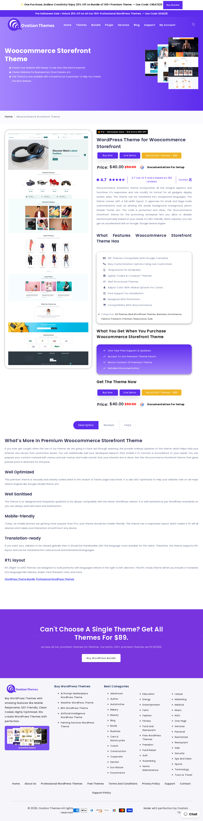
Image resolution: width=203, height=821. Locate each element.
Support (170, 783)
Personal (180, 731)
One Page (181, 721)
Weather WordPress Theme (77, 702)
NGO (177, 715)
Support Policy (101, 792)
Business (115, 731)
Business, (162, 314)
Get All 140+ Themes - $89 (161, 155)
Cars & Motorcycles (117, 738)
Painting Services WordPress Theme (77, 724)
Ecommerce (117, 773)
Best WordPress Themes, (142, 314)
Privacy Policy (151, 783)
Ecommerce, (175, 314)
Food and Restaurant (149, 728)
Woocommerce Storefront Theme (38, 116)
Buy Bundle (173, 5)
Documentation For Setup (165, 167)
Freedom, (116, 318)
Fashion (147, 715)
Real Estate (181, 737)
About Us (30, 783)
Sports (178, 764)
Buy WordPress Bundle (101, 658)
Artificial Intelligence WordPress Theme (73, 715)
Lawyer (179, 694)
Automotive (117, 704)
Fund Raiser (149, 750)
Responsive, (141, 318)
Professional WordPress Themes (55, 579)
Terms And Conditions (123, 783)
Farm (146, 710)
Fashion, (106, 318)
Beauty (114, 715)
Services (180, 726)
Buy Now (108, 155)
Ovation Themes (50, 808)
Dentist (114, 762)
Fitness (147, 721)
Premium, (128, 318)
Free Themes (95, 783)
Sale (177, 748)
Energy (147, 699)
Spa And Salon (183, 758)
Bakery (114, 709)
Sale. (150, 318)
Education (148, 694)
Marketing (181, 699)
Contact (185, 783)
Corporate (116, 756)
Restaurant (181, 742)
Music (178, 710)
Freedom (148, 744)
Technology (182, 769)
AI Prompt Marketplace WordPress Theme (74, 695)
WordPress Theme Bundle (20, 579)
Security (180, 753)
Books (113, 726)
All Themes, (121, 314)
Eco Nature (116, 767)
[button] (193, 24)
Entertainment (151, 705)
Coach (114, 746)
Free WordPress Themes (152, 737)
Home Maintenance (150, 768)
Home (9, 116)
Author (114, 699)
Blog (112, 720)
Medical (179, 705)
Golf (145, 755)
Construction (118, 751)
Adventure (116, 693)
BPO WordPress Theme (74, 708)
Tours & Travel (183, 775)
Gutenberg (149, 761)
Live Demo (130, 155)
